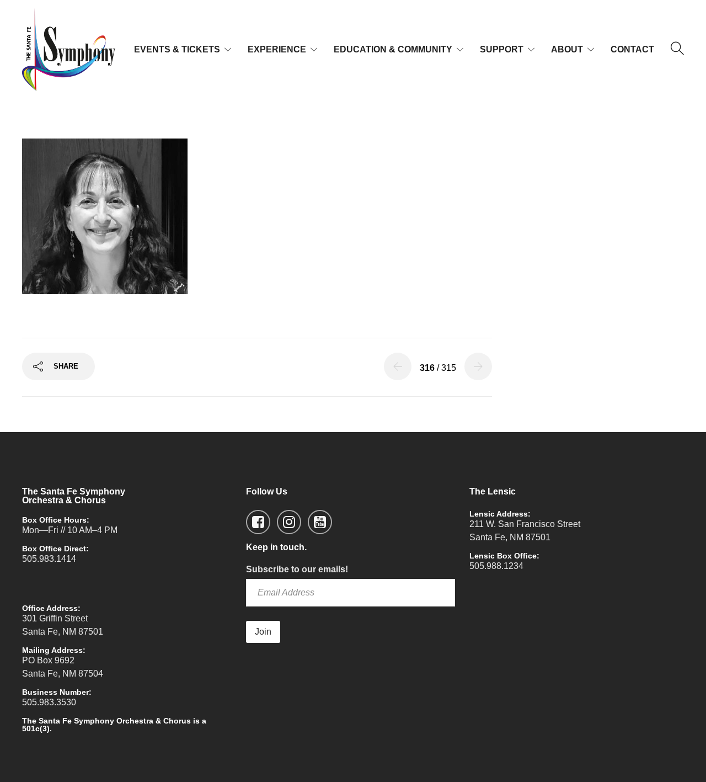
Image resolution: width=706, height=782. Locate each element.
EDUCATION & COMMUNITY (393, 49)
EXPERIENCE (277, 49)
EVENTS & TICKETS (177, 49)
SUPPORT (501, 49)
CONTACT (632, 49)
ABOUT (567, 49)
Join (263, 631)
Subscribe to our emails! (297, 569)
